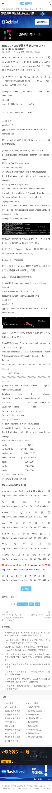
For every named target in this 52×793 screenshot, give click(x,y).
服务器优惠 (33, 722)
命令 (20, 604)
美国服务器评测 (11, 741)
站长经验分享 (11, 733)
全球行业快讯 (34, 715)
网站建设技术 (34, 733)
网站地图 (46, 788)
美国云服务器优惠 (12, 737)
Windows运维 (10, 707)
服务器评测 (26, 3)
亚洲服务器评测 (11, 715)
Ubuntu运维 (33, 703)
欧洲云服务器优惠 (12, 730)
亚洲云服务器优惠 (12, 711)
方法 (25, 604)
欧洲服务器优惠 (35, 730)
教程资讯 (24, 9)
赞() (27, 589)
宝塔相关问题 (11, 722)
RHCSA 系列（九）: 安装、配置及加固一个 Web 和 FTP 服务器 (13, 617)
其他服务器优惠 (35, 718)
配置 (31, 604)
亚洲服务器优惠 (35, 711)
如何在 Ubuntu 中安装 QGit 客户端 (40, 616)
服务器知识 (10, 726)
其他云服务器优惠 (12, 718)
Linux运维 (33, 9)
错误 (37, 604)
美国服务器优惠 (35, 737)
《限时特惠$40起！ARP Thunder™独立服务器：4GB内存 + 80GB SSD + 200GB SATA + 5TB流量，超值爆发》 (27, 657)
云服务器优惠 (34, 707)
